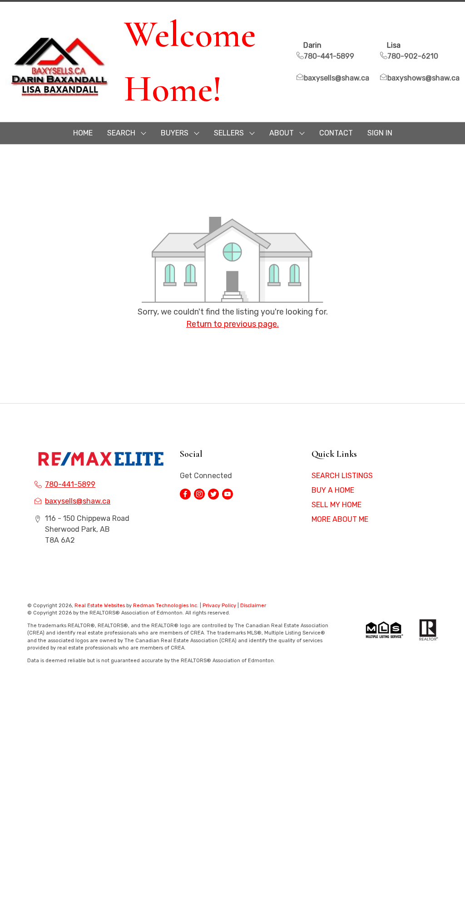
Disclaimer (253, 606)
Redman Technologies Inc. (166, 606)
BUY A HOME (333, 490)
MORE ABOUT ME (340, 519)
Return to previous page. (232, 324)
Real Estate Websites (100, 606)
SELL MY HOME (336, 504)
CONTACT (336, 133)
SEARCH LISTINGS (342, 475)
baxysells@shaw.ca (336, 78)
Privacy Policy (219, 606)
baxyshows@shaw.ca (423, 78)
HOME (83, 133)
